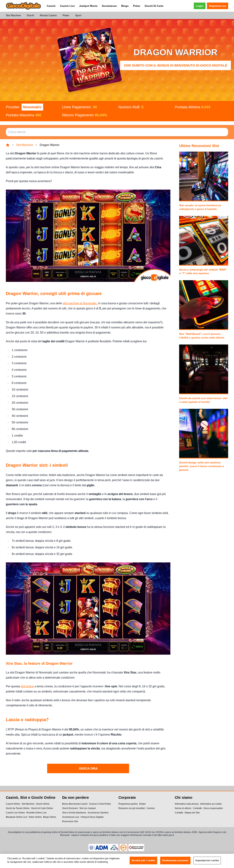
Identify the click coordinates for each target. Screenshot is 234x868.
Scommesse (109, 5)
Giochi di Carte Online (42, 808)
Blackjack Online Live (16, 817)
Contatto (179, 812)
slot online (27, 686)
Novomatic (32, 107)
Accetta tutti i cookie (143, 860)
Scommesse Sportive (98, 812)
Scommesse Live (70, 817)
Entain (142, 804)
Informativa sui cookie (211, 804)
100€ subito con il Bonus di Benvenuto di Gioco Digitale (175, 65)
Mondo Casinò (48, 15)
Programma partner (128, 804)
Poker (136, 5)
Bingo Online (49, 817)
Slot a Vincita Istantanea (74, 812)
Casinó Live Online (15, 812)
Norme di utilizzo (183, 808)
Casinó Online (13, 804)
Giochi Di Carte (154, 5)
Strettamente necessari (175, 860)
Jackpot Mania (88, 5)
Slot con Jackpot (87, 808)
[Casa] (8, 145)
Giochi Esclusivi (70, 808)
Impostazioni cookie (207, 860)
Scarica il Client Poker (100, 804)
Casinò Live (67, 5)
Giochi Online (43, 804)
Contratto (197, 808)
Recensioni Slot (70, 821)
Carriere (151, 808)
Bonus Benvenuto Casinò (75, 804)
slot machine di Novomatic (80, 303)
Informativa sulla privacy (187, 804)
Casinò (51, 5)
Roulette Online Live (36, 812)
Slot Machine (13, 15)
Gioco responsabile (213, 808)
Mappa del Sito (192, 812)
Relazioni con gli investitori (131, 808)
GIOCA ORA (88, 768)
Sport (78, 15)
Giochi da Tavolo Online (18, 808)
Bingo (125, 5)
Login (199, 5)
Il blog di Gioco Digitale (92, 817)
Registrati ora (217, 5)
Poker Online (35, 817)
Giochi (30, 15)
